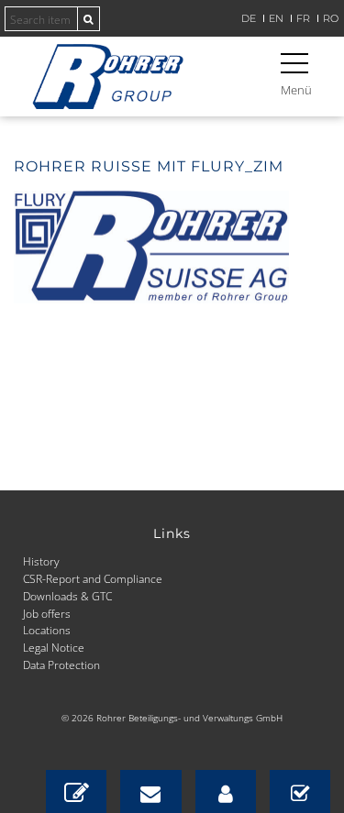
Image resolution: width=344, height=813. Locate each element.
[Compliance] (300, 791)
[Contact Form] (76, 791)
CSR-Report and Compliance (92, 578)
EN (276, 19)
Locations (47, 629)
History (41, 561)
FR (303, 19)
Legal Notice (53, 647)
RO (330, 19)
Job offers (47, 613)
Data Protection (61, 664)
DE (248, 19)
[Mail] (150, 791)
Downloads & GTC (67, 595)
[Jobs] (225, 791)
